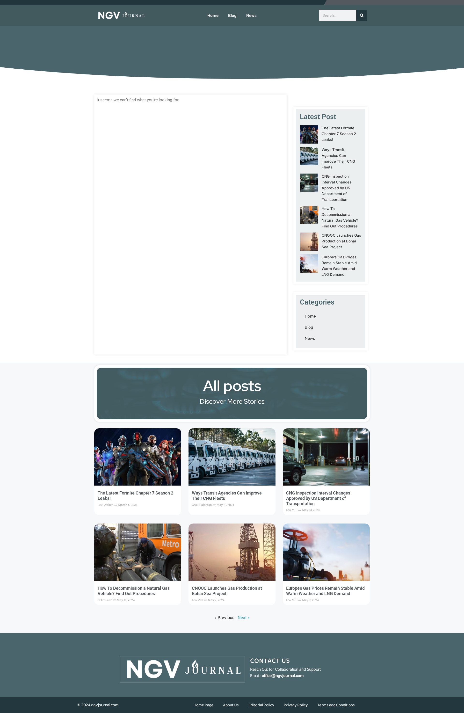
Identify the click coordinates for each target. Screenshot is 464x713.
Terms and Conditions (336, 705)
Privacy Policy (296, 705)
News (251, 15)
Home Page (203, 705)
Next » (244, 617)
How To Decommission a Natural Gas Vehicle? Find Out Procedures (134, 591)
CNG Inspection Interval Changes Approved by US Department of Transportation (336, 188)
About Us (231, 705)
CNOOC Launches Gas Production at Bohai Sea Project (341, 241)
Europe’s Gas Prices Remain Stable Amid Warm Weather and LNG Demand (325, 591)
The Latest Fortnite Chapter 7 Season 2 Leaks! (339, 134)
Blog (232, 15)
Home (212, 15)
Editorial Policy (261, 705)
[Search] (361, 15)
